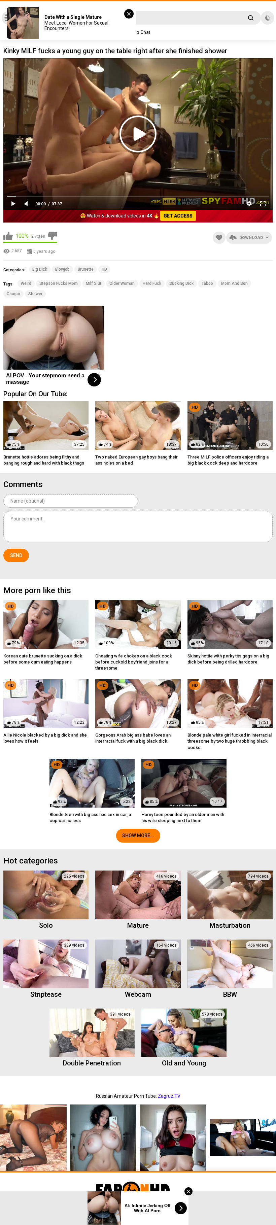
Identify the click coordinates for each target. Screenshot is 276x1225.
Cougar (13, 294)
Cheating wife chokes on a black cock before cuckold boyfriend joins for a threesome (133, 662)
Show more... (138, 835)
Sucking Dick (181, 283)
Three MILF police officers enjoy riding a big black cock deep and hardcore (228, 460)
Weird (26, 283)
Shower (35, 294)
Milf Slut (93, 283)
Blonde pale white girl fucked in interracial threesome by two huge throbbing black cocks (229, 741)
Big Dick (39, 269)
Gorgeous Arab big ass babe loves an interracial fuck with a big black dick (133, 738)
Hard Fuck (152, 283)
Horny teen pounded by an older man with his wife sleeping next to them (182, 817)
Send (16, 555)
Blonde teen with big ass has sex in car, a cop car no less (90, 817)
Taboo (207, 283)
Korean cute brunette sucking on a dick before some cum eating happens (42, 659)
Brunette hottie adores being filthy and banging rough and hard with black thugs (43, 460)
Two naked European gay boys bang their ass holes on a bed (136, 460)
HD (104, 269)
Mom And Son (234, 283)
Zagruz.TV (169, 1096)
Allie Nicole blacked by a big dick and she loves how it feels (45, 738)
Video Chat (138, 32)
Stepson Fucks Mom (58, 283)
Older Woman (122, 283)
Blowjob (62, 269)
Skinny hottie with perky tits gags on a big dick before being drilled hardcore (228, 659)
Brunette (86, 269)
